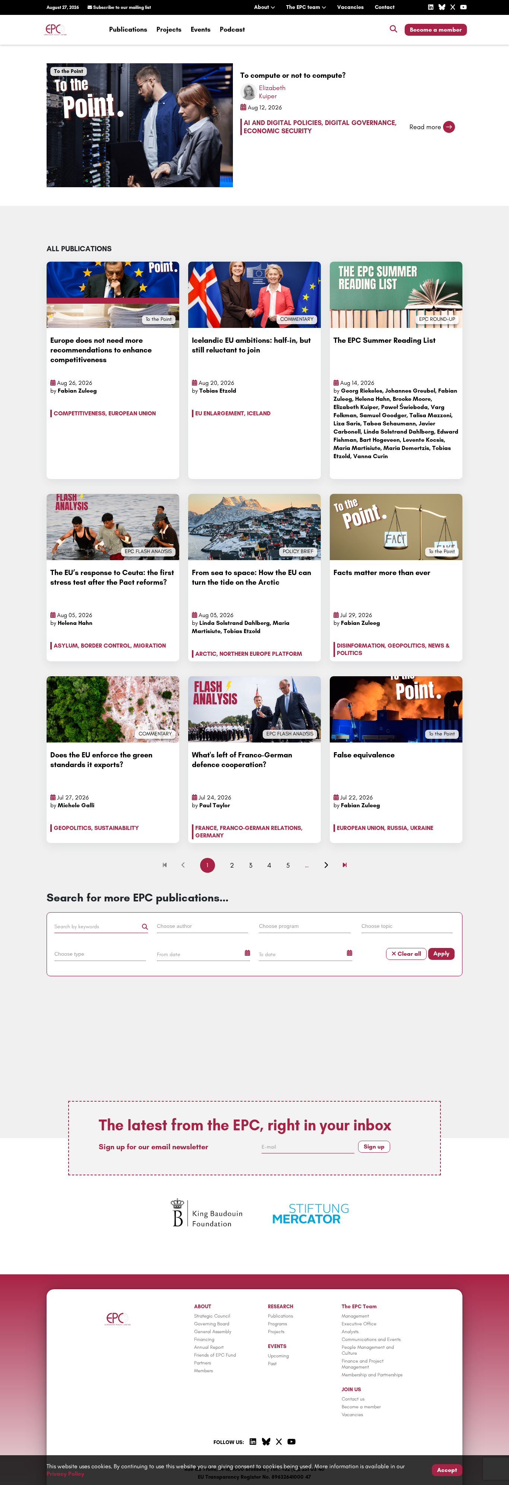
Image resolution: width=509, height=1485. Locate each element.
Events (201, 29)
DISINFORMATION (361, 645)
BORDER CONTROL (105, 645)
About (262, 7)
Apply (441, 953)
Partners (202, 1363)
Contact (385, 7)
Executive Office (359, 1323)
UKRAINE (421, 827)
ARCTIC (205, 653)
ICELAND (259, 413)
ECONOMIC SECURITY (278, 131)
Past (272, 1363)
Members (203, 1370)
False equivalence (364, 754)
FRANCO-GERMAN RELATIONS (260, 827)
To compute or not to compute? (293, 75)
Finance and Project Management (362, 1364)
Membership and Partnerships (372, 1374)
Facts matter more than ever (381, 572)
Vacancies (350, 7)
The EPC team (304, 7)
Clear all (408, 953)
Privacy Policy (65, 1473)
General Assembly (212, 1331)
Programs (277, 1323)
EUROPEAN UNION (132, 413)
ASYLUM (66, 645)
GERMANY (209, 835)
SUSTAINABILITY (116, 827)
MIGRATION (149, 645)
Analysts (350, 1331)
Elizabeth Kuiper (272, 92)
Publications (128, 29)
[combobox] (203, 927)
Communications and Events (371, 1339)
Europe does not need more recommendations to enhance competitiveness (101, 350)
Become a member (436, 29)
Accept (447, 1469)
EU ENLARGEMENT (219, 413)
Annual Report (209, 1347)
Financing (204, 1339)
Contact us (353, 1399)
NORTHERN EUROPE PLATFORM (260, 653)
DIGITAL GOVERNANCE (360, 123)
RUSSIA (397, 827)
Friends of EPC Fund (215, 1355)
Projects (169, 29)
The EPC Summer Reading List (384, 340)
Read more (425, 127)
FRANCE (206, 827)
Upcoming (278, 1355)
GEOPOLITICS (406, 645)
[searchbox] (203, 925)
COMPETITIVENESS (79, 413)
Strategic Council (212, 1316)
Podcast (232, 29)
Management (355, 1316)
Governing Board (211, 1323)
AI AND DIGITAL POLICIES (283, 123)
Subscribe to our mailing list (121, 7)
